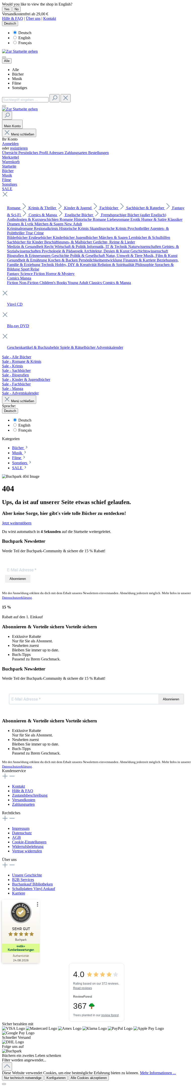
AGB (16, 837)
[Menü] (4, 57)
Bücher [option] (18, 74)
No (17, 9)
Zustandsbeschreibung (29, 795)
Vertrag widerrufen (27, 851)
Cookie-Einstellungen (29, 842)
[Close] (4, 1084)
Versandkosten (23, 800)
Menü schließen (22, 134)
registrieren (19, 148)
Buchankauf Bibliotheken (32, 884)
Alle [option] (15, 69)
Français (25, 43)
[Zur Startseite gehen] (20, 51)
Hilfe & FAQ (12, 18)
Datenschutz (22, 833)
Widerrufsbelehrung (27, 846)
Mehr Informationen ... (158, 1073)
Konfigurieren (56, 1078)
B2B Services (23, 879)
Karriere (18, 893)
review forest (110, 1015)
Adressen (57, 153)
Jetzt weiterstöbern (16, 523)
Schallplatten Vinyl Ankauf (33, 889)
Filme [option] (16, 83)
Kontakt (49, 18)
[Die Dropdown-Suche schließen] (66, 98)
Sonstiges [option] (19, 88)
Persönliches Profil (33, 153)
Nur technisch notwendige (22, 1078)
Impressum (20, 828)
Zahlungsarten (76, 153)
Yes (7, 9)
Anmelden (10, 144)
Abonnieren (18, 579)
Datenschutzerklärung (17, 597)
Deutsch (24, 33)
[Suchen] (55, 98)
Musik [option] (17, 79)
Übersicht (10, 153)
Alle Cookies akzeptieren (89, 1078)
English (24, 38)
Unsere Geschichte (27, 875)
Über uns (33, 18)
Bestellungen (98, 153)
